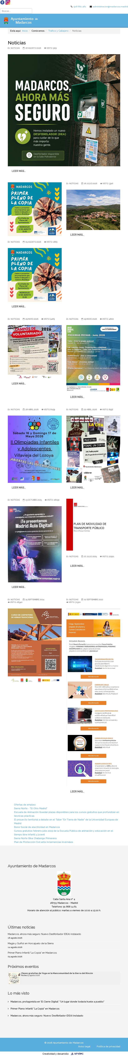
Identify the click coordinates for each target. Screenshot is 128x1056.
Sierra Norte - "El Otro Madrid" (30, 808)
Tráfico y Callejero (58, 30)
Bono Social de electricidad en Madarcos (37, 827)
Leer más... (19, 171)
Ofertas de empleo (25, 804)
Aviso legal (84, 1046)
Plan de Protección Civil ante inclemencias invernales (43, 842)
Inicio (25, 30)
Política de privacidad (108, 1046)
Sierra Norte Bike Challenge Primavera (35, 838)
